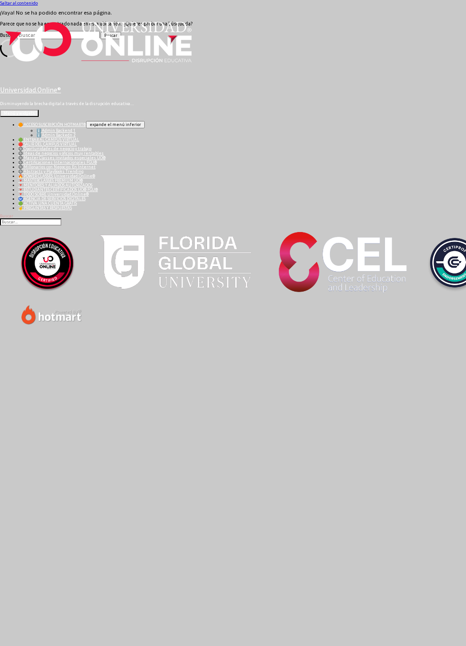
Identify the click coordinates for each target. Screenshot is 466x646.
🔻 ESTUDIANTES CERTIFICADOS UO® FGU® (58, 189)
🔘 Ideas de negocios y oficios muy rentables (61, 153)
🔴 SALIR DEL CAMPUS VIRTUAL (47, 144)
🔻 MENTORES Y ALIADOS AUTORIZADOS (55, 185)
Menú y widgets (19, 113)
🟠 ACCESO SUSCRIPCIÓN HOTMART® (52, 124)
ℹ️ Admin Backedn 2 (56, 135)
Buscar (6, 216)
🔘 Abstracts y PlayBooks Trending (51, 171)
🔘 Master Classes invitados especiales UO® (62, 158)
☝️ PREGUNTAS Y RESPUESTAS (45, 208)
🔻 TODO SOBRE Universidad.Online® (53, 194)
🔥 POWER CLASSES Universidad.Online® (56, 176)
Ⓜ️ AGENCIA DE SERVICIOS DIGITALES (52, 199)
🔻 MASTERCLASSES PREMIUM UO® (50, 180)
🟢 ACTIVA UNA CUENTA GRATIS (47, 203)
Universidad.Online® (30, 90)
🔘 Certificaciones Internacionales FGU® (57, 162)
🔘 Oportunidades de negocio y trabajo (54, 148)
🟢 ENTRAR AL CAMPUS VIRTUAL (48, 139)
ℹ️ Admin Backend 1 (56, 130)
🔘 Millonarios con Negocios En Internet (57, 167)
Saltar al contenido (19, 2)
